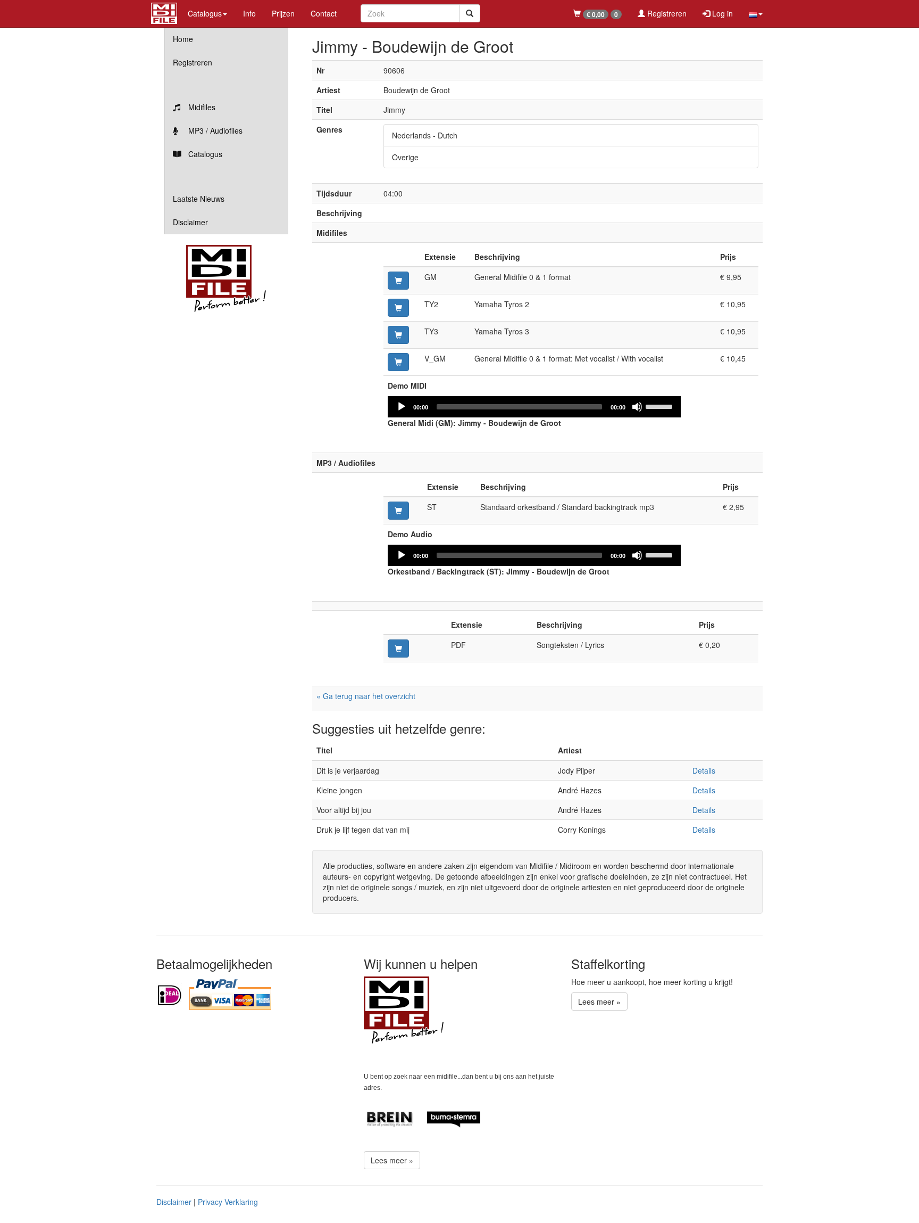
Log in (721, 13)
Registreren (666, 13)
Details (703, 770)
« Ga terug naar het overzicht (365, 696)
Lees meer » (392, 1160)
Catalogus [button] (205, 13)
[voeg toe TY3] (398, 335)
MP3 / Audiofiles (214, 130)
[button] (756, 13)
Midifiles (200, 107)
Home (183, 39)
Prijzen (283, 13)
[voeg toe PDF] (398, 648)
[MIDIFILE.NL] (164, 12)
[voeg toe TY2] (398, 308)
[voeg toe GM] (398, 281)
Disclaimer (190, 222)
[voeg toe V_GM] (398, 362)
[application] (534, 406)
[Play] (401, 406)
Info (249, 13)
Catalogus (204, 154)
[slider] (660, 405)
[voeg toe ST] (398, 511)
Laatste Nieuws (198, 198)
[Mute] (637, 406)
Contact (324, 13)
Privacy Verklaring (228, 1201)
